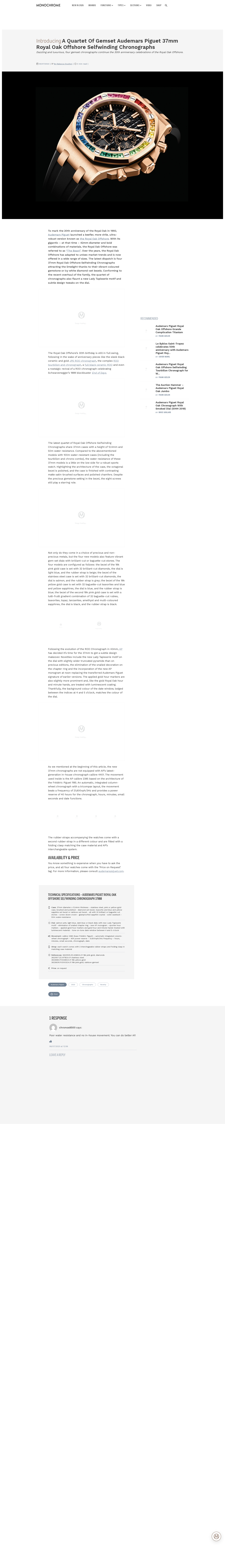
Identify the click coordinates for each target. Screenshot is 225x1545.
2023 (73, 985)
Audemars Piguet (59, 234)
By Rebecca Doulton (63, 64)
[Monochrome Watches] (48, 5)
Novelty (103, 985)
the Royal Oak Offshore (94, 238)
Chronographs (87, 985)
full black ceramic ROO (99, 364)
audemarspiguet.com (111, 871)
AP (120, 649)
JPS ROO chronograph (83, 360)
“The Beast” (73, 250)
